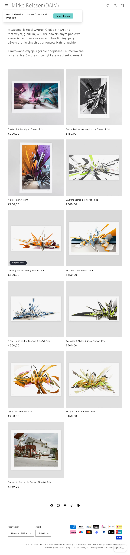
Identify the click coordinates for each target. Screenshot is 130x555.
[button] (6, 5)
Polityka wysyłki (80, 548)
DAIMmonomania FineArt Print (82, 200)
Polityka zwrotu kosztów (110, 544)
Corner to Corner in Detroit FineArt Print (30, 482)
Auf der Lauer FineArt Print (80, 411)
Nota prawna (97, 548)
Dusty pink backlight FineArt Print (26, 129)
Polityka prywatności (86, 544)
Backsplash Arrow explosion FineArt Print (88, 129)
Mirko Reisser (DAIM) (43, 544)
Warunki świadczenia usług (57, 548)
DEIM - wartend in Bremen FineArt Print (29, 341)
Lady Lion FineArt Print (20, 411)
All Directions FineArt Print (80, 270)
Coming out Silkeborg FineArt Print (27, 270)
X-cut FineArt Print (18, 200)
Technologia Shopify (63, 544)
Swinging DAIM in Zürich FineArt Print (86, 341)
